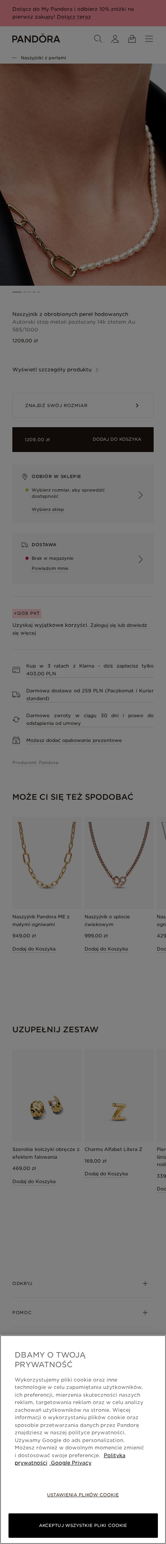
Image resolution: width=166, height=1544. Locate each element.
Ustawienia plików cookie (83, 1494)
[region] (83, 1439)
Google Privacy (70, 1463)
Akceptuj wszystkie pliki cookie (83, 1525)
